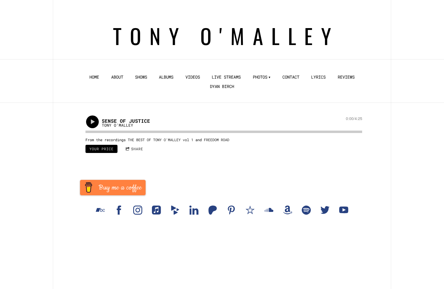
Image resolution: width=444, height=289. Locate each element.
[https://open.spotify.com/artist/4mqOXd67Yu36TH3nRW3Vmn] (306, 210)
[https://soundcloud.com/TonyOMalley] (268, 210)
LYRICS (318, 77)
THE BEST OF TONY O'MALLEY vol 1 (160, 139)
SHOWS (141, 77)
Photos (260, 77)
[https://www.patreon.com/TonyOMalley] (212, 210)
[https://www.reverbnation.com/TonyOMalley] (250, 210)
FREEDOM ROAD (216, 139)
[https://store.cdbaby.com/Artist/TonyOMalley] (175, 210)
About (117, 77)
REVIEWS (346, 77)
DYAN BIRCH (222, 86)
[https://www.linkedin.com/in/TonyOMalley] (193, 210)
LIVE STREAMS (226, 77)
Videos (192, 77)
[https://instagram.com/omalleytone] (137, 210)
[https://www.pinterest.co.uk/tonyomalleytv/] (231, 210)
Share (137, 148)
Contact (290, 77)
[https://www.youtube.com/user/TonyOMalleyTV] (343, 210)
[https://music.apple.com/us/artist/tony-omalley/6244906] (156, 210)
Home (94, 77)
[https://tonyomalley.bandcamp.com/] (100, 210)
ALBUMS (166, 77)
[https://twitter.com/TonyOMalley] (325, 210)
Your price (101, 148)
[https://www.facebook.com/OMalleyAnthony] (119, 210)
